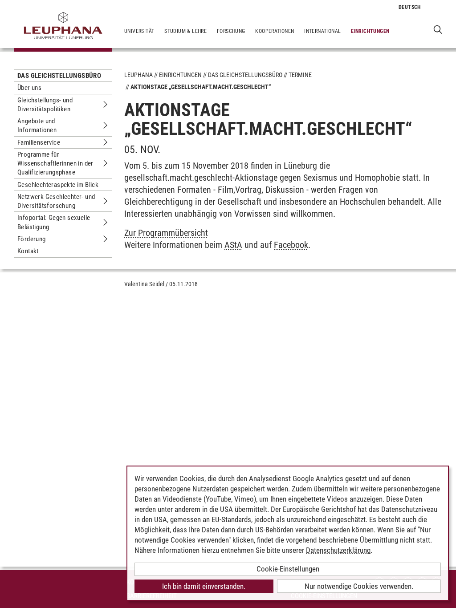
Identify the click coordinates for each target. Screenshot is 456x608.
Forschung (231, 31)
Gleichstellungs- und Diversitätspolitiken (45, 104)
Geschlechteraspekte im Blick (57, 185)
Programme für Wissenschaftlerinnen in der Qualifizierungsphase (55, 163)
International (322, 31)
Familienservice (38, 142)
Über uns (29, 88)
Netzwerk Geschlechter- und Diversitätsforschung (56, 201)
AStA (233, 244)
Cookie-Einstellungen (287, 568)
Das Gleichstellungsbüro (59, 76)
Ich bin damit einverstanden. (203, 586)
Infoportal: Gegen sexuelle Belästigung (53, 222)
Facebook (291, 244)
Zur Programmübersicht (166, 232)
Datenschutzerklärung (338, 550)
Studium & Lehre (185, 31)
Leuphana (138, 74)
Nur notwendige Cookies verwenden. (359, 586)
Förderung (31, 239)
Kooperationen (274, 31)
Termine (300, 74)
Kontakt (28, 251)
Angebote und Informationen (37, 125)
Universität (139, 31)
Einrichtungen (370, 31)
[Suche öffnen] (438, 29)
